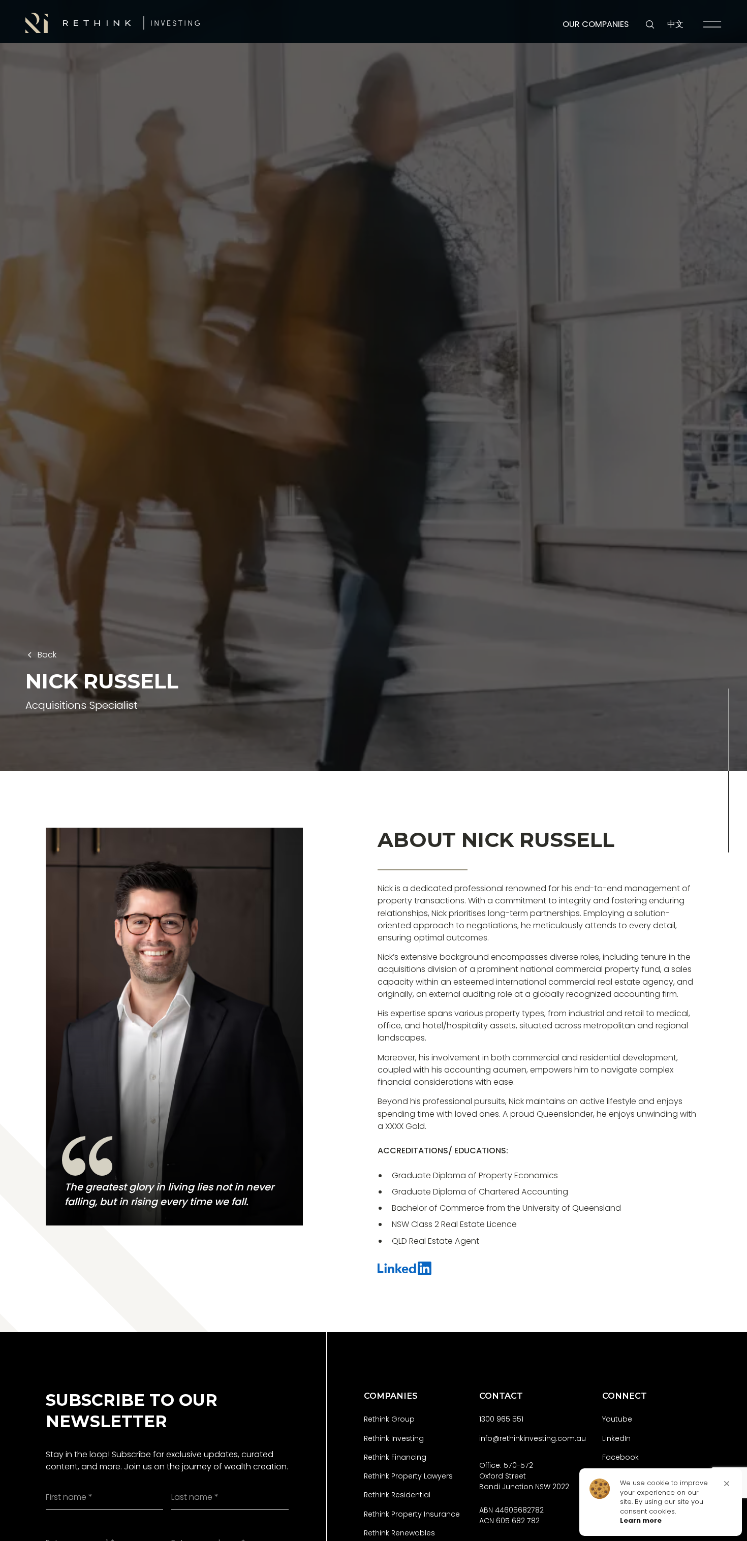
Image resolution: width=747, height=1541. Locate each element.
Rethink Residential (397, 1495)
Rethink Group (389, 1419)
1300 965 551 (501, 1419)
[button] (726, 1483)
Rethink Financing (395, 1457)
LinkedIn (616, 1438)
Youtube (617, 1419)
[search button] (650, 24)
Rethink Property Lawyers (408, 1476)
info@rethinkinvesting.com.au (532, 1438)
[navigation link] (712, 24)
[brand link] (112, 23)
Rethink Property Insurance (412, 1514)
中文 (675, 24)
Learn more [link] (641, 1520)
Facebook (620, 1457)
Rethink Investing (394, 1438)
